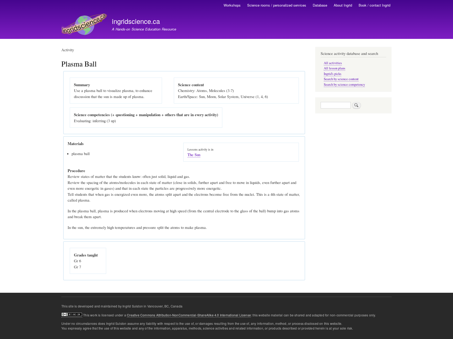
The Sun (193, 154)
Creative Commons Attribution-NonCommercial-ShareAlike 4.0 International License (189, 315)
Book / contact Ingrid (374, 5)
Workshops (232, 5)
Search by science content (341, 79)
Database (320, 5)
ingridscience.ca (136, 21)
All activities (333, 63)
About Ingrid (343, 5)
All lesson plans (334, 68)
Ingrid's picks (332, 73)
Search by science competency (344, 84)
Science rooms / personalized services (276, 5)
